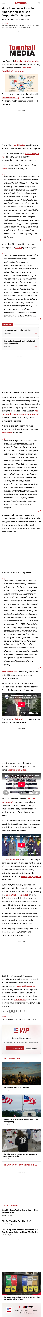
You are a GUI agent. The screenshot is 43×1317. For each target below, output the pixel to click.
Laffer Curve (20, 999)
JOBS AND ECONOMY (30, 1019)
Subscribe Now (31, 1048)
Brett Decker (6, 1090)
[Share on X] (3, 1011)
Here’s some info (10, 671)
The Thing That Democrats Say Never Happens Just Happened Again (20, 1155)
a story (18, 247)
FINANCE (18, 1019)
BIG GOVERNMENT (7, 1019)
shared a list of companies (26, 61)
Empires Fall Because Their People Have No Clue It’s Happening (20, 1121)
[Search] (39, 3)
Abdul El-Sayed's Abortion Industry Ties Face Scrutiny (20, 1211)
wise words (7, 432)
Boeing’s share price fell (17, 895)
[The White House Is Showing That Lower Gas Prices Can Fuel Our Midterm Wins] (21, 1283)
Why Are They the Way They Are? (16, 1221)
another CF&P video (17, 770)
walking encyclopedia (31, 876)
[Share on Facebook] (12, 1011)
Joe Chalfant (7, 1159)
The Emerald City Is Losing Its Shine (16, 1087)
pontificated (19, 145)
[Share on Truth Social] (7, 1011)
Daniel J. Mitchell (8, 19)
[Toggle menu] (4, 3)
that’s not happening (25, 986)
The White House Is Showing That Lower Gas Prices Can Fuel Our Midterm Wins (21, 1298)
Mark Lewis (6, 1124)
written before (12, 859)
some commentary (10, 97)
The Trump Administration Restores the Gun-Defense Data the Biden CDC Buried (20, 1231)
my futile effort (19, 719)
